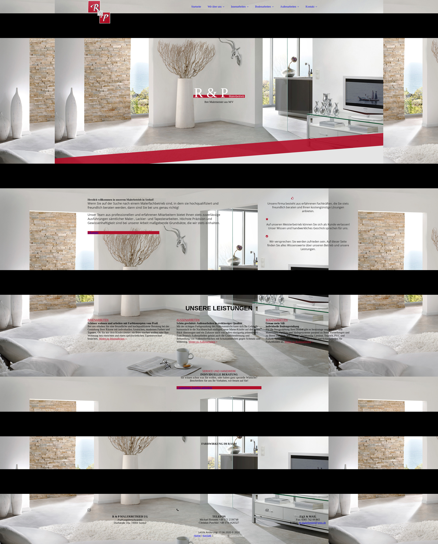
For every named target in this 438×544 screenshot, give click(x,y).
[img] (117, 12)
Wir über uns (215, 6)
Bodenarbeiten (263, 6)
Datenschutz (237, 535)
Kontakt (310, 6)
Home (197, 535)
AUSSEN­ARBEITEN (188, 320)
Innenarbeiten (238, 6)
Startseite (196, 6)
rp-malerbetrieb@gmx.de (312, 522)
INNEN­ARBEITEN (98, 320)
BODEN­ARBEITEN (277, 320)
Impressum (220, 535)
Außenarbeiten (288, 6)
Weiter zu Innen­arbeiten (112, 338)
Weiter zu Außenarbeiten (202, 341)
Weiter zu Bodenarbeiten (298, 341)
